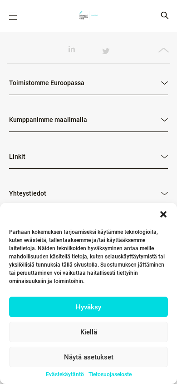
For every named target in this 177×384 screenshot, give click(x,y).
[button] (163, 214)
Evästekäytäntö (65, 374)
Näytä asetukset (88, 357)
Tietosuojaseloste (110, 374)
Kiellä (88, 332)
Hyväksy (88, 307)
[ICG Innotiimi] (88, 15)
